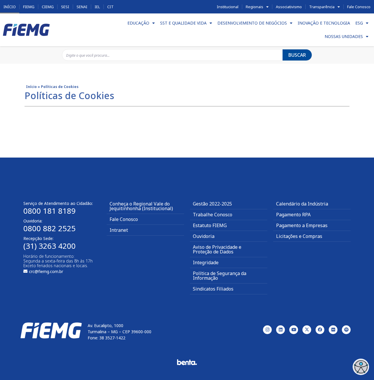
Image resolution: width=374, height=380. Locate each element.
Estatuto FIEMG (210, 225)
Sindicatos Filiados (213, 289)
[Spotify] (346, 329)
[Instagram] (267, 329)
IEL (97, 6)
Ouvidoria (203, 236)
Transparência (322, 6)
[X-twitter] (306, 329)
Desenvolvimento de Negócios (252, 23)
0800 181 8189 (49, 210)
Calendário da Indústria (302, 204)
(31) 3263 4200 (49, 246)
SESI (65, 6)
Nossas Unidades (344, 36)
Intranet (119, 230)
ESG (359, 23)
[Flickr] (333, 329)
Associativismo (289, 6)
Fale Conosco (358, 6)
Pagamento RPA (293, 214)
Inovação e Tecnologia (324, 23)
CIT (110, 6)
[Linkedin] (280, 329)
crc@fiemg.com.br (46, 271)
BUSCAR (297, 55)
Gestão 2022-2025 (212, 204)
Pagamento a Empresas (302, 225)
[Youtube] (293, 329)
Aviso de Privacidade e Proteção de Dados (217, 249)
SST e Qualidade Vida (183, 23)
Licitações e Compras (299, 236)
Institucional (227, 6)
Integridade (206, 262)
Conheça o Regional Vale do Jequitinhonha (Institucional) (141, 206)
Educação (138, 23)
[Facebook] (320, 329)
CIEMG (48, 6)
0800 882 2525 (49, 228)
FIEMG (28, 6)
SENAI (82, 6)
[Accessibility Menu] (361, 367)
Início (10, 6)
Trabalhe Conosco (212, 214)
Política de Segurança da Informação (219, 275)
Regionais (254, 6)
